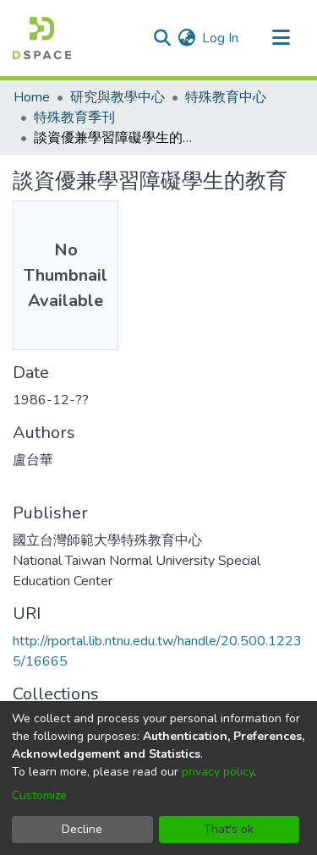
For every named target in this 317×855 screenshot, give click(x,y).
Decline (82, 829)
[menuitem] (186, 38)
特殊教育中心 (225, 97)
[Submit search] (161, 38)
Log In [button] (221, 38)
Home (32, 97)
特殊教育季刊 (74, 117)
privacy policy (218, 772)
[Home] (42, 38)
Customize (39, 795)
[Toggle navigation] (280, 38)
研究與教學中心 (117, 97)
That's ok (229, 829)
